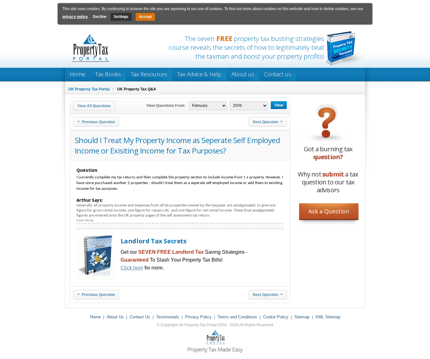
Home (77, 74)
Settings (121, 16)
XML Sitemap (327, 317)
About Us (115, 317)
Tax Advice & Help (199, 74)
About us (242, 74)
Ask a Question (328, 211)
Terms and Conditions (237, 317)
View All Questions (94, 106)
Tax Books (108, 74)
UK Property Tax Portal (89, 89)
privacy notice (75, 16)
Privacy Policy (198, 317)
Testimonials (167, 317)
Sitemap (301, 317)
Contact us (277, 74)
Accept (145, 16)
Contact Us (140, 317)
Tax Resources (149, 74)
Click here (132, 267)
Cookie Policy (275, 317)
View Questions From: (166, 105)
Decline (99, 16)
